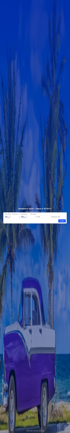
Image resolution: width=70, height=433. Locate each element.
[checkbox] (33, 214)
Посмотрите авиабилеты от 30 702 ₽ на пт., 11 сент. (34, 211)
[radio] (7, 214)
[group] (11, 216)
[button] (58, 2)
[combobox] (11, 217)
